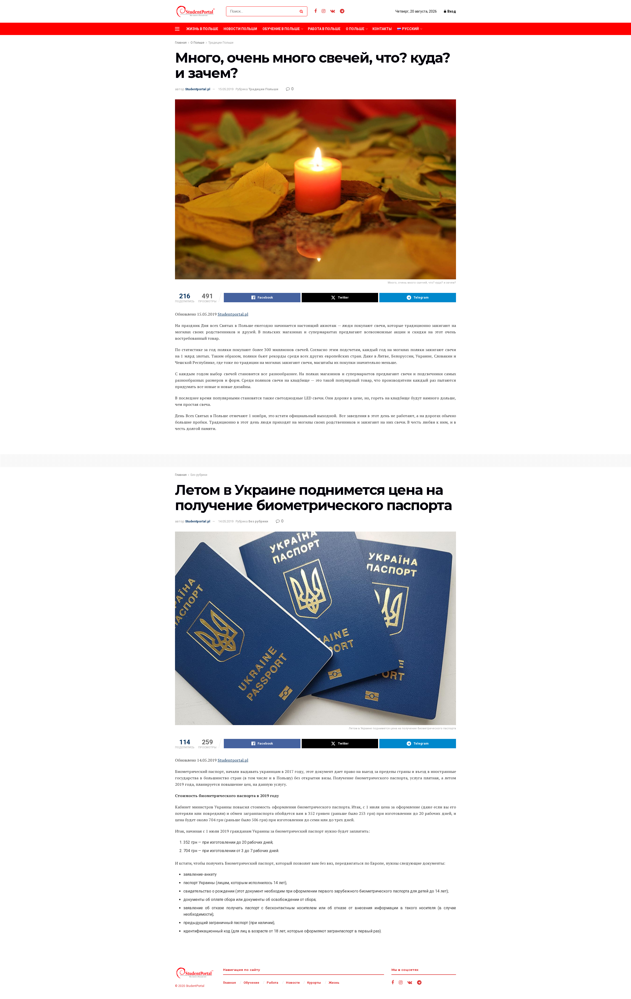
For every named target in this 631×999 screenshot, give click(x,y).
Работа (272, 982)
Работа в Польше (324, 29)
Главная (181, 42)
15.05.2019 (225, 89)
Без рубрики (199, 475)
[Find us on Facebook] (315, 11)
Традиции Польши (220, 42)
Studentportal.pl (197, 89)
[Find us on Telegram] (342, 11)
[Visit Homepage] (196, 11)
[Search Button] (302, 11)
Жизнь (334, 982)
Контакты (382, 29)
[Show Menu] (177, 29)
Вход (451, 11)
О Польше (355, 29)
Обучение (251, 982)
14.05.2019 (225, 521)
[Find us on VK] (332, 11)
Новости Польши (240, 29)
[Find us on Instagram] (323, 11)
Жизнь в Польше (202, 29)
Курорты (314, 982)
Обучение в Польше (281, 29)
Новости (293, 982)
